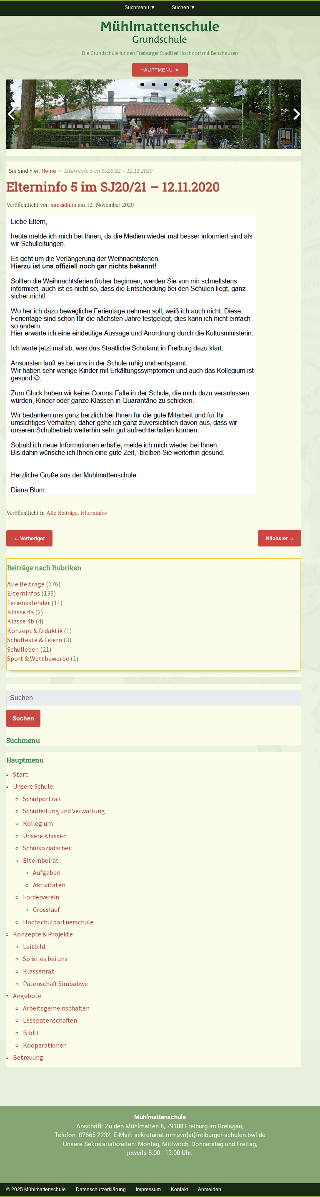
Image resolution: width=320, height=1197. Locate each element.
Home (49, 170)
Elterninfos (94, 513)
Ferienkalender (28, 602)
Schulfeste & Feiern (34, 640)
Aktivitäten (49, 885)
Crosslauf (46, 909)
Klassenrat (38, 971)
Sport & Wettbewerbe (38, 658)
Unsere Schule (33, 786)
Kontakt (179, 1189)
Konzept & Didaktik (34, 630)
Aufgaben (46, 872)
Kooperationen (45, 1045)
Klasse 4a (20, 612)
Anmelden (209, 1189)
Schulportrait (42, 799)
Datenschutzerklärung (101, 1189)
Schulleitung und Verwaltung (64, 811)
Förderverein (41, 897)
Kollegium (38, 823)
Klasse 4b (20, 621)
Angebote (27, 995)
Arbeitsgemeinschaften (56, 1008)
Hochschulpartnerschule (58, 922)
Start (20, 774)
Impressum (148, 1189)
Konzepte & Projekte (43, 934)
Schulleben (23, 649)
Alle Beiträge (62, 513)
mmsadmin (63, 205)
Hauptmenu (156, 69)
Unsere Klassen (45, 836)
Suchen (180, 7)
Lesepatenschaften (50, 1020)
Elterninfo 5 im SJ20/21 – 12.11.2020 (113, 186)
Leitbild (34, 946)
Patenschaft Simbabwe (55, 983)
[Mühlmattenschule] (160, 41)
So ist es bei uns (45, 958)
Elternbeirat (41, 860)
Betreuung (28, 1057)
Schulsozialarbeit (48, 848)
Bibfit (31, 1032)
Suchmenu (137, 7)
